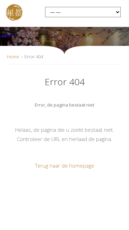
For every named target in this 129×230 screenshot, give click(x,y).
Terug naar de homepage (64, 165)
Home (13, 56)
